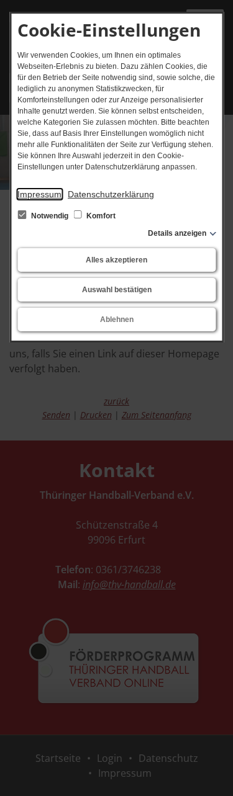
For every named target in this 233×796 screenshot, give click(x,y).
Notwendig (49, 216)
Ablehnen (117, 319)
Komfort (100, 216)
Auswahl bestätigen (117, 289)
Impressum (39, 194)
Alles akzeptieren (116, 260)
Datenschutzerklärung (111, 194)
